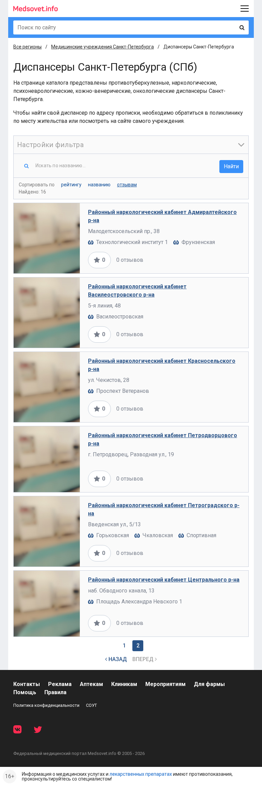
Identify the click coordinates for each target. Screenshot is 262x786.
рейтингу (71, 184)
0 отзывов (129, 260)
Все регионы (27, 46)
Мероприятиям (165, 684)
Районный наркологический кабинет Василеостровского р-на (137, 290)
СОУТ (91, 705)
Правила (55, 692)
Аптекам (91, 684)
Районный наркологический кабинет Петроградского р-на (163, 509)
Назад (117, 659)
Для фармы (209, 684)
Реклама (60, 684)
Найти (231, 166)
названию (99, 184)
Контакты (26, 684)
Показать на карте (217, 260)
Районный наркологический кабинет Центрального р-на (163, 579)
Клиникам (124, 684)
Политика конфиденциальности (46, 705)
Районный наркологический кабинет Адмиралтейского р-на (162, 216)
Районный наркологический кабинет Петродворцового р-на (162, 439)
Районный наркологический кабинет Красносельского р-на (161, 365)
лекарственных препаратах (141, 774)
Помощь (24, 692)
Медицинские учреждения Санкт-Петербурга (102, 46)
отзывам (127, 184)
